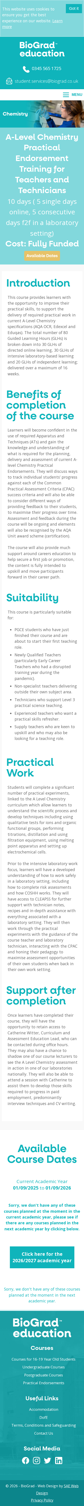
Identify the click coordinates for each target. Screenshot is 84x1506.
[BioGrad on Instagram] (36, 1462)
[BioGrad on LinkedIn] (58, 1462)
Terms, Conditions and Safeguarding (43, 1425)
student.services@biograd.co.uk (46, 81)
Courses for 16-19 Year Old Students (43, 1359)
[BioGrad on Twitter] (47, 1462)
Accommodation (43, 1409)
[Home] (42, 55)
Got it (74, 8)
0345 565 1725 (46, 68)
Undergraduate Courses (43, 1367)
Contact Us (43, 1433)
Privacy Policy (42, 1500)
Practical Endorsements (43, 1382)
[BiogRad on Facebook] (25, 1462)
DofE (43, 1417)
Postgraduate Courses (43, 1375)
